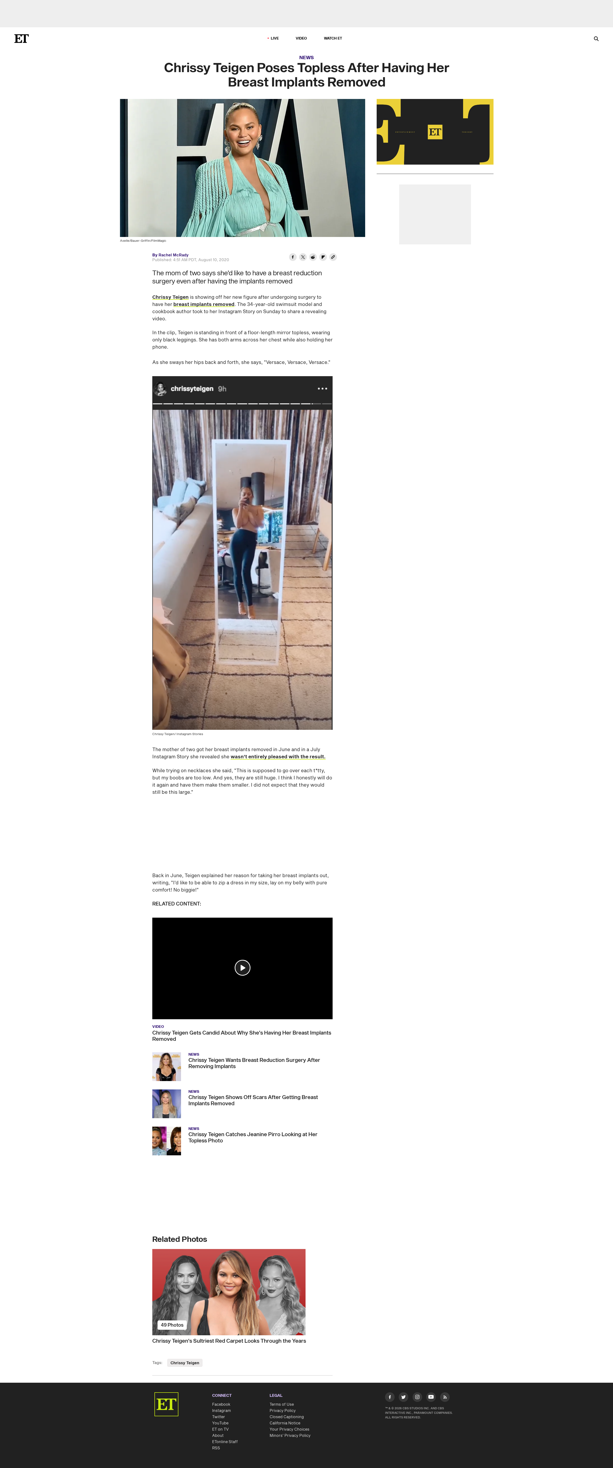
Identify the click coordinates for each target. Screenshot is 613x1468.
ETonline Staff (225, 1442)
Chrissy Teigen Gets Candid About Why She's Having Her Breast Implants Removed (241, 1036)
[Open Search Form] (596, 39)
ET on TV (220, 1429)
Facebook (221, 1404)
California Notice (285, 1423)
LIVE (275, 38)
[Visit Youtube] (431, 1397)
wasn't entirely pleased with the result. (278, 756)
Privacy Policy (283, 1411)
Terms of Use (282, 1404)
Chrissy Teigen (170, 297)
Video (301, 38)
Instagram (221, 1411)
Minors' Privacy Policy (290, 1429)
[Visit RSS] (445, 1398)
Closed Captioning (287, 1417)
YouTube (220, 1423)
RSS (216, 1448)
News (306, 57)
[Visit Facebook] (390, 1398)
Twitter (218, 1417)
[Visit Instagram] (417, 1398)
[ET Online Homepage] (21, 39)
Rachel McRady (174, 255)
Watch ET (333, 38)
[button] (242, 968)
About (218, 1436)
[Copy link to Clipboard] (333, 258)
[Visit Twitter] (403, 1398)
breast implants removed (203, 304)
